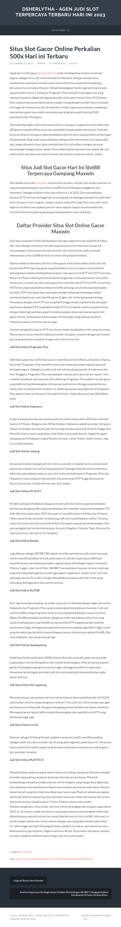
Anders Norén (102, 915)
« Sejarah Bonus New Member (28, 880)
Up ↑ (86, 919)
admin (41, 63)
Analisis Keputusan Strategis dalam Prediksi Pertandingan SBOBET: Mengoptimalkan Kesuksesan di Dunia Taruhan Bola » (64, 893)
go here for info (47, 73)
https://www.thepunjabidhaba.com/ (33, 858)
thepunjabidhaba (61, 858)
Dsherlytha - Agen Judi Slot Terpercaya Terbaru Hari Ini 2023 (60, 11)
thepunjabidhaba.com (82, 858)
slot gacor (41, 183)
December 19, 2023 (21, 63)
